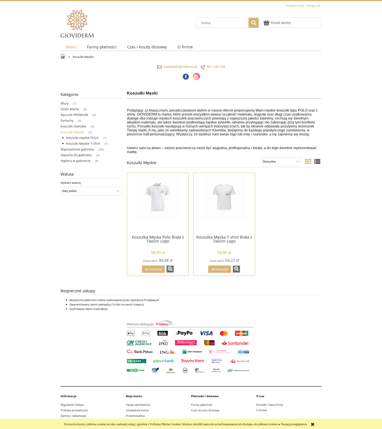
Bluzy (65, 103)
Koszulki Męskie (72, 132)
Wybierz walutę (71, 182)
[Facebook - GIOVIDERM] (185, 76)
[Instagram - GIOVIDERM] (196, 76)
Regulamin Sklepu (72, 405)
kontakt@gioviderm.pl (180, 66)
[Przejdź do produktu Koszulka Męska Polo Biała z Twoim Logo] (158, 203)
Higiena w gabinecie (75, 161)
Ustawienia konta (137, 410)
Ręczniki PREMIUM (74, 115)
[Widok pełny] (317, 161)
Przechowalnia (135, 416)
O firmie (261, 410)
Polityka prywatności (74, 410)
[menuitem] (71, 47)
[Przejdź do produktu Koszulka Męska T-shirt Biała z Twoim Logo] (224, 203)
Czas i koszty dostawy (205, 410)
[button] (170, 269)
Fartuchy (67, 120)
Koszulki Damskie (73, 126)
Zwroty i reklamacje (73, 416)
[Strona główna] (77, 23)
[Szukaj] (253, 23)
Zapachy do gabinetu (76, 155)
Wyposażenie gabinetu (77, 149)
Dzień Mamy (70, 109)
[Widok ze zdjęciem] (308, 161)
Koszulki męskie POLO (82, 138)
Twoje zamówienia (138, 405)
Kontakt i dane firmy (269, 405)
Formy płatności (201, 405)
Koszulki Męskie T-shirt (83, 143)
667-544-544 (216, 66)
